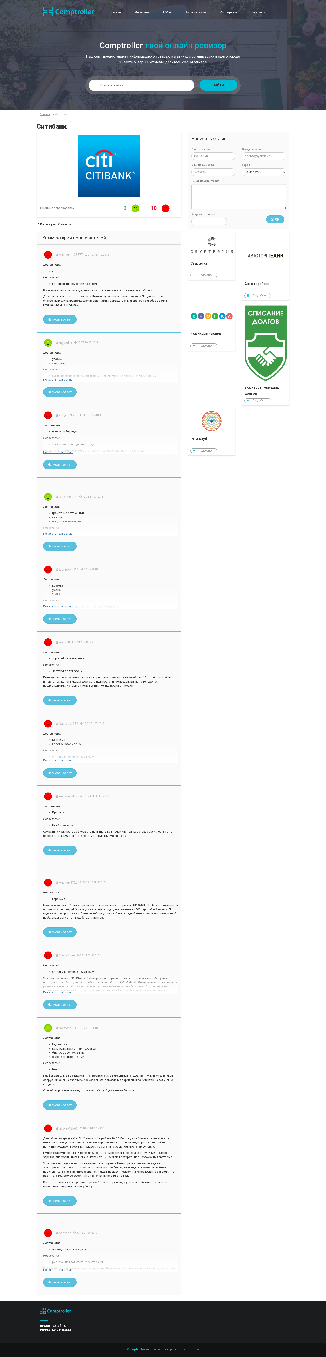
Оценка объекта (202, 165)
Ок (276, 219)
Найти (218, 85)
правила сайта (53, 1326)
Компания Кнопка (211, 327)
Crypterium (211, 256)
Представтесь (201, 149)
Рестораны (228, 12)
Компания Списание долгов (265, 354)
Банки (116, 12)
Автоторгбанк (265, 266)
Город (246, 165)
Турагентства (195, 12)
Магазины (141, 12)
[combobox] (213, 172)
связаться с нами (55, 1330)
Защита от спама (203, 214)
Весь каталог (260, 12)
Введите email (251, 149)
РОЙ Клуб (211, 432)
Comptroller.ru (138, 1349)
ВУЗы (167, 12)
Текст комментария (205, 181)
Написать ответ (60, 319)
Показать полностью (58, 379)
